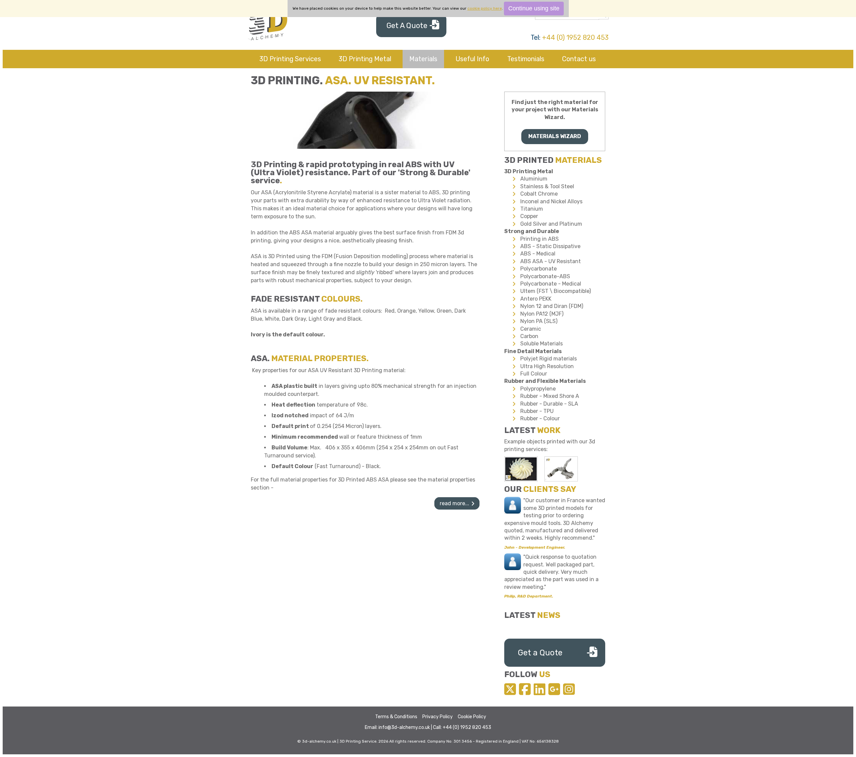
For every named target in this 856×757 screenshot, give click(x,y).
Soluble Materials (541, 343)
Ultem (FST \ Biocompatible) (555, 291)
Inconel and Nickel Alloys (551, 201)
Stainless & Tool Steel (547, 186)
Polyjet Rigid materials (548, 358)
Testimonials (525, 59)
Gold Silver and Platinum (551, 224)
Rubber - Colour (540, 418)
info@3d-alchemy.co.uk (404, 727)
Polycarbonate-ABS (545, 276)
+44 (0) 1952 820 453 (575, 37)
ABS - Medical (537, 253)
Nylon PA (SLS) (538, 321)
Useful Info (472, 59)
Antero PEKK (535, 299)
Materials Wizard (554, 136)
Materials (423, 59)
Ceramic (530, 329)
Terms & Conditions (396, 717)
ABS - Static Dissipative (550, 246)
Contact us (579, 59)
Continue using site (533, 8)
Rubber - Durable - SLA (549, 404)
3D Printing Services (290, 59)
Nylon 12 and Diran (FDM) (551, 306)
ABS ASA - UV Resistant (550, 261)
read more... (454, 503)
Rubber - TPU (537, 411)
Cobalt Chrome (539, 194)
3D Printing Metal (365, 59)
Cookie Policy (472, 717)
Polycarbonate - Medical (550, 284)
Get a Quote (540, 652)
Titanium (531, 209)
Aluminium (533, 179)
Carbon (529, 336)
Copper (529, 216)
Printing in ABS (539, 239)
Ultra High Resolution (547, 366)
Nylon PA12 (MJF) (541, 314)
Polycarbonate (538, 268)
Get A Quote (407, 25)
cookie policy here (484, 8)
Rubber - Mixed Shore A (549, 396)
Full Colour (533, 373)
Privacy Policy (437, 717)
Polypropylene (538, 389)
